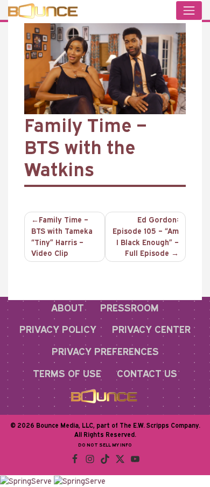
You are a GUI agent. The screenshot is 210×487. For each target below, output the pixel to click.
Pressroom (129, 308)
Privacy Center (151, 329)
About (67, 308)
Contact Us (147, 373)
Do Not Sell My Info (105, 445)
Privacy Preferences (105, 351)
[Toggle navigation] (189, 10)
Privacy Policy (57, 329)
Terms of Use (67, 373)
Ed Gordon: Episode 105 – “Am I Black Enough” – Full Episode (146, 236)
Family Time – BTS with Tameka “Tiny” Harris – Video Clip (62, 236)
